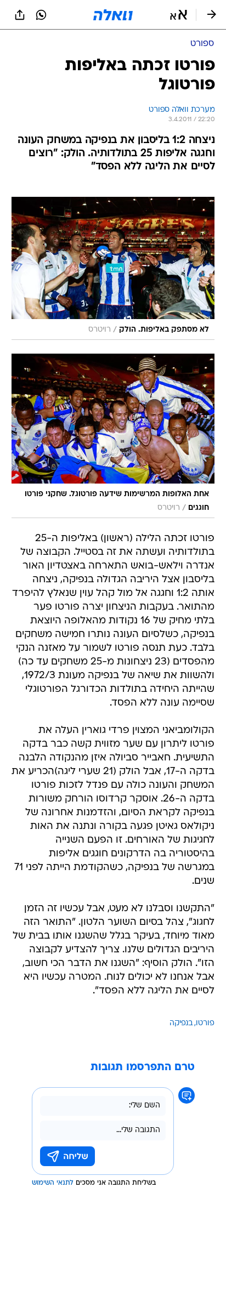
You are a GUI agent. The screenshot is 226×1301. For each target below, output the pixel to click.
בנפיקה (181, 1023)
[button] (178, 15)
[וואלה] (113, 14)
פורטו (205, 1023)
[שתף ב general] (20, 15)
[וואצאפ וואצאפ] (41, 14)
